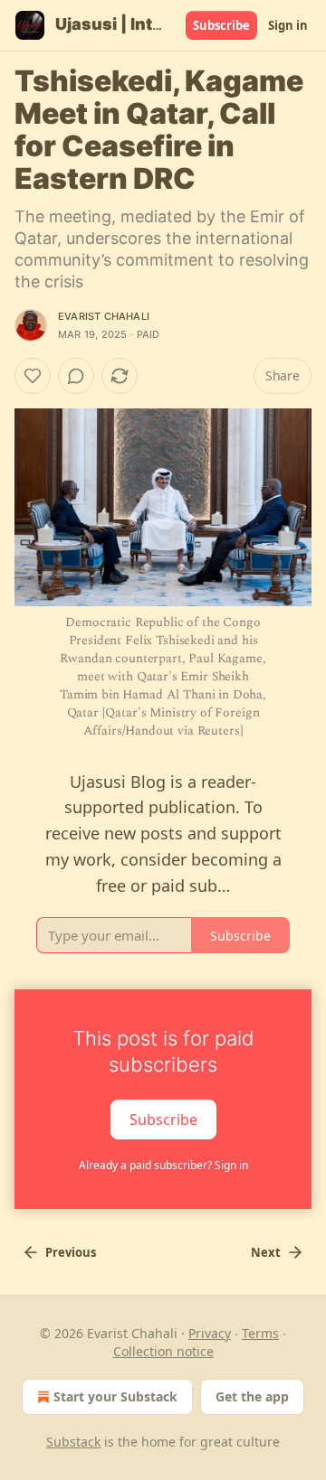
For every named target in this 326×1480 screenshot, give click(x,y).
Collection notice (163, 1351)
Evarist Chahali (103, 316)
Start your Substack (115, 1396)
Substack (73, 1441)
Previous (70, 1252)
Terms (260, 1333)
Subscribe (221, 25)
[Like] (32, 376)
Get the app (252, 1396)
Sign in (288, 25)
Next (266, 1252)
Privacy (209, 1333)
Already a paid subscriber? (163, 1165)
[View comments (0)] (76, 376)
